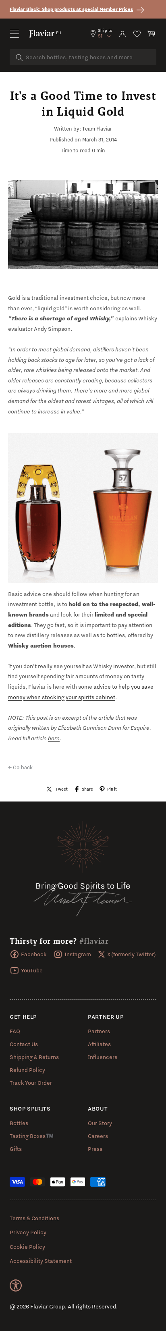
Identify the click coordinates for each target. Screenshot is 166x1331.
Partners (99, 1031)
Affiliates (99, 1044)
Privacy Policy (28, 1232)
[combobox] (83, 57)
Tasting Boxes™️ (32, 1136)
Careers (98, 1136)
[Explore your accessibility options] (16, 1285)
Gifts (16, 1148)
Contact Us (24, 1044)
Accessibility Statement (41, 1261)
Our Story (100, 1123)
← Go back (20, 767)
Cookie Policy (27, 1246)
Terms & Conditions (34, 1218)
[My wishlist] (137, 34)
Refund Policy (27, 1070)
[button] (14, 34)
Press (95, 1148)
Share (87, 789)
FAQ (15, 1031)
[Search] (19, 58)
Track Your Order (31, 1082)
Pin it (112, 789)
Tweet (62, 789)
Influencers (102, 1057)
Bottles (19, 1123)
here (54, 738)
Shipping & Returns (34, 1057)
